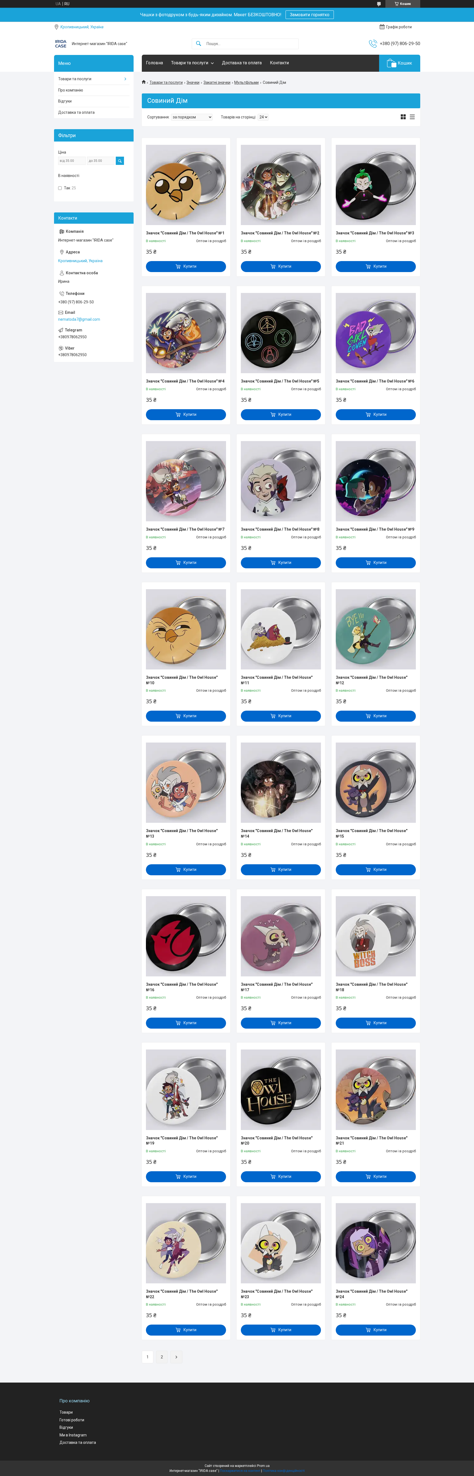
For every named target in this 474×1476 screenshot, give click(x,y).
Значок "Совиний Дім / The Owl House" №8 (280, 529)
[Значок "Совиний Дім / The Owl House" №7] (186, 481)
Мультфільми (246, 82)
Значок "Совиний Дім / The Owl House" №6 (375, 381)
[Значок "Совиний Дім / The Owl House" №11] (281, 629)
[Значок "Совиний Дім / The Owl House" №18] (376, 936)
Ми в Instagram (73, 1435)
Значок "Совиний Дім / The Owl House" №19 (182, 1141)
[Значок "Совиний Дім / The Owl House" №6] (376, 333)
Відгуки (65, 101)
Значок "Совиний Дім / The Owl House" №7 (185, 529)
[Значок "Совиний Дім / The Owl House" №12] (376, 629)
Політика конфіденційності (284, 1471)
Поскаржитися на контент (240, 1471)
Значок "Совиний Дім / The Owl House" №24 (371, 1294)
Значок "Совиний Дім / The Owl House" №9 (375, 529)
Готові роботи (72, 1420)
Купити (190, 266)
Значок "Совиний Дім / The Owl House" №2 (280, 233)
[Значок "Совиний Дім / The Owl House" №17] (281, 936)
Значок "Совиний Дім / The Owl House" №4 (185, 381)
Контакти (279, 62)
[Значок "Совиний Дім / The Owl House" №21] (376, 1089)
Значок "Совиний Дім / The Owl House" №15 (371, 833)
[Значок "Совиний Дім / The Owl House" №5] (281, 333)
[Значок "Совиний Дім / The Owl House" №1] (186, 185)
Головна (154, 62)
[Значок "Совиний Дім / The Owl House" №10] (186, 629)
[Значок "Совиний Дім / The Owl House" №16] (186, 936)
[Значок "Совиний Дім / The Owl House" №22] (186, 1243)
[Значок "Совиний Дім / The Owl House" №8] (281, 481)
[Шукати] (198, 44)
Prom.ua (263, 1466)
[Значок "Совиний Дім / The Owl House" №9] (376, 481)
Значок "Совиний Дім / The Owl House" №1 (185, 233)
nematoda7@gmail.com (79, 319)
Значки (193, 82)
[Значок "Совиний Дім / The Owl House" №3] (376, 185)
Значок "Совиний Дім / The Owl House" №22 (182, 1294)
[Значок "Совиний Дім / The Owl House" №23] (281, 1243)
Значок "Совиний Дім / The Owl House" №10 (182, 680)
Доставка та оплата (242, 62)
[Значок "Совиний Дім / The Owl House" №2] (281, 185)
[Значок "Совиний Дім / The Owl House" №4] (186, 333)
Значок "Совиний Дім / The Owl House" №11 (276, 680)
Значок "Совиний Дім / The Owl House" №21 (371, 1141)
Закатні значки (217, 82)
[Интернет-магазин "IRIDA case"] (61, 44)
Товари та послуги (189, 62)
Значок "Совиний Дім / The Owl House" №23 (276, 1294)
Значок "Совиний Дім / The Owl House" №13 (182, 833)
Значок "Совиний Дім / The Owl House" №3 (375, 233)
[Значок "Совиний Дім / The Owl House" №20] (281, 1089)
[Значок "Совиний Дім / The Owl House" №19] (186, 1089)
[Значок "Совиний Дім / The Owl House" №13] (186, 783)
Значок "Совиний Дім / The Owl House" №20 (276, 1141)
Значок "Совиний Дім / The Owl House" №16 (182, 987)
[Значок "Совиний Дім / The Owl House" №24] (376, 1243)
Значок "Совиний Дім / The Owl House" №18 (371, 987)
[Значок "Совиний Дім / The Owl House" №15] (376, 783)
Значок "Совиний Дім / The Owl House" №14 (276, 833)
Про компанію (70, 90)
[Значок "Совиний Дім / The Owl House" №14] (281, 783)
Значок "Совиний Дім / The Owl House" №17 (276, 987)
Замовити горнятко (309, 14)
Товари (66, 1412)
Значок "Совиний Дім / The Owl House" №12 (371, 680)
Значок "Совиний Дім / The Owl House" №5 (280, 381)
